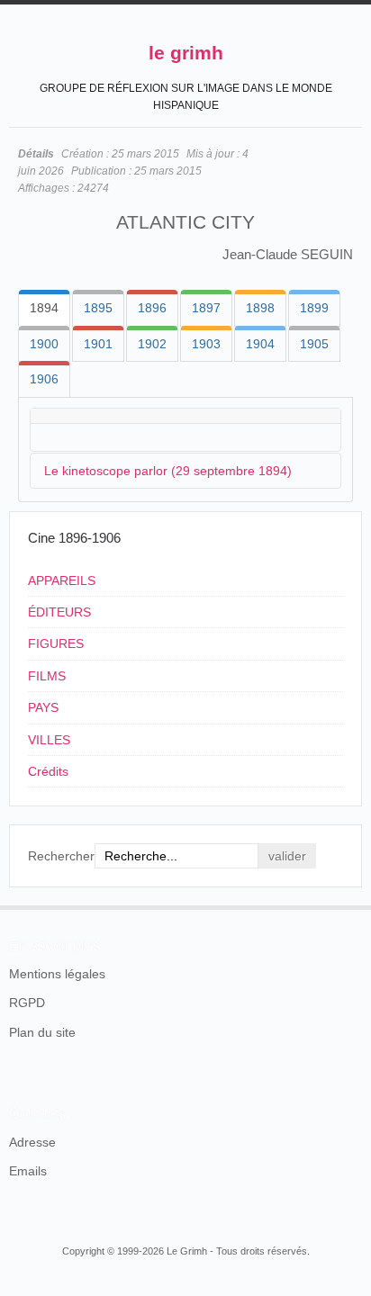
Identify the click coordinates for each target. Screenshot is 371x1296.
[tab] (44, 308)
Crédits (48, 771)
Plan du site (42, 1032)
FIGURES (56, 643)
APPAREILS (61, 580)
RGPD (27, 1002)
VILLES (49, 740)
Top (351, 905)
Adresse (32, 1142)
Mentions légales (57, 974)
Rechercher (61, 856)
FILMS (47, 676)
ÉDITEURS (59, 612)
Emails (28, 1171)
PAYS (43, 707)
